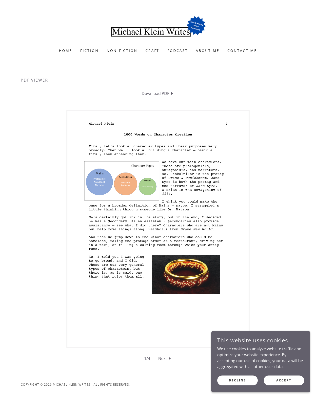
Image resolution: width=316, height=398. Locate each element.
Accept (283, 380)
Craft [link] (152, 50)
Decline (237, 380)
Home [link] (65, 50)
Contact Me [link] (242, 50)
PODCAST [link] (177, 50)
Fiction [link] (89, 50)
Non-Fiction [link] (122, 50)
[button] (165, 358)
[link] (157, 27)
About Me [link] (207, 50)
